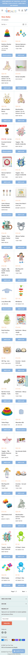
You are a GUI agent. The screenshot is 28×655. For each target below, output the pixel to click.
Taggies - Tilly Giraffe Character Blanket (6, 453)
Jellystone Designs (4, 49)
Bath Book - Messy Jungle (21, 331)
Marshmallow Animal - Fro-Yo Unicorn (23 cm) (6, 78)
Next (23, 591)
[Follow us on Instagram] (5, 632)
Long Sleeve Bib (6, 301)
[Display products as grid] (23, 24)
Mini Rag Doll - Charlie (5, 485)
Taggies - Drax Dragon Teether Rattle (5, 238)
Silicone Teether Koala (20, 237)
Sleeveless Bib (20, 422)
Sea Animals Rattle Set (21, 452)
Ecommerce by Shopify (11, 647)
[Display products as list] (26, 24)
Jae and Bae (4, 304)
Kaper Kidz (4, 146)
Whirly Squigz (5, 578)
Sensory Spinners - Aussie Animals (21, 45)
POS (2, 647)
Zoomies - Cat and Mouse (21, 485)
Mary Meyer (4, 83)
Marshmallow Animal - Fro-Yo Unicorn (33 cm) (20, 111)
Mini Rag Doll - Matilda (20, 270)
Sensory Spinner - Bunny (6, 173)
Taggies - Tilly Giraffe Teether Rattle (5, 271)
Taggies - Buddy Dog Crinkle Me (6, 548)
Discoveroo (19, 79)
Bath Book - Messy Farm (21, 392)
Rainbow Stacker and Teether (6, 45)
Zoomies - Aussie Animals (20, 362)
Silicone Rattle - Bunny (5, 110)
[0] (25, 10)
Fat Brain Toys (20, 304)
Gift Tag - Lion (5, 361)
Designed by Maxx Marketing (14, 654)
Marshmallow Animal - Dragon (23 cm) (20, 516)
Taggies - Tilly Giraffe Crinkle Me (21, 143)
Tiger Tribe (19, 48)
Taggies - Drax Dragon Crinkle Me (21, 173)
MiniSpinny (19, 301)
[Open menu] (2, 10)
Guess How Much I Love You (21, 204)
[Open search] (19, 10)
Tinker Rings (5, 422)
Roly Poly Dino (5, 330)
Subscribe (7, 623)
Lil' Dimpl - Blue (20, 578)
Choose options (6, 55)
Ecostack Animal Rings (6, 143)
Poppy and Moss (6, 363)
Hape (17, 455)
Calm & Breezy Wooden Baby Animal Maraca (5, 205)
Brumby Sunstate (20, 208)
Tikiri (2, 396)
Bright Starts (5, 519)
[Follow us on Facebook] (2, 632)
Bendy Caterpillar (20, 76)
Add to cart (21, 55)
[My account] (22, 10)
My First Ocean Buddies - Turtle (5, 392)
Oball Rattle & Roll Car (6, 515)
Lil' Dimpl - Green (20, 547)
